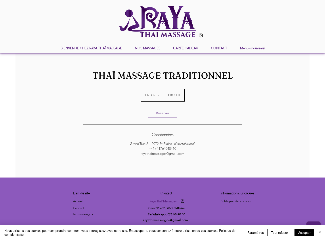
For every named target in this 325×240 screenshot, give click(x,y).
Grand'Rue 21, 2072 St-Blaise (166, 208)
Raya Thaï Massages (163, 201)
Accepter (304, 232)
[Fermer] (319, 232)
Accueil (78, 201)
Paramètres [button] (255, 232)
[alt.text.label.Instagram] (182, 201)
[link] (162, 113)
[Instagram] (200, 35)
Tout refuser (279, 232)
